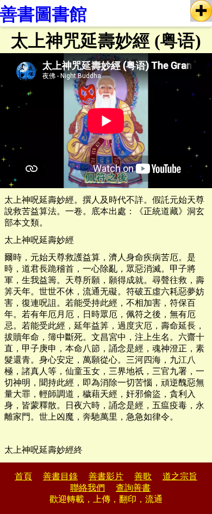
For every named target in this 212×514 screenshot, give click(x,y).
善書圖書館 (43, 14)
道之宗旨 (180, 476)
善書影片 (106, 476)
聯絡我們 (87, 487)
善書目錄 (60, 476)
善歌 (143, 476)
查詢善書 (133, 487)
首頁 (23, 476)
